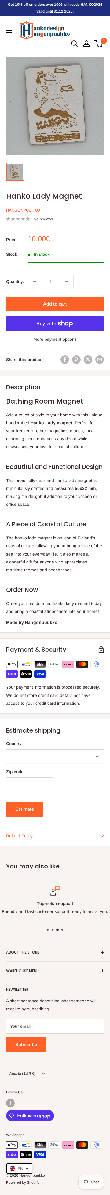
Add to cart (55, 303)
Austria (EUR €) (22, 1073)
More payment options (55, 339)
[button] (19, 1168)
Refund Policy (19, 835)
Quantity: (15, 281)
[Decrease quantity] (34, 281)
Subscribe (26, 1044)
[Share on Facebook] (65, 359)
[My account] (86, 43)
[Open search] (74, 43)
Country (14, 743)
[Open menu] (9, 30)
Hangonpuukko (23, 210)
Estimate (24, 809)
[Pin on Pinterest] (76, 359)
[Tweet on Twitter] (88, 359)
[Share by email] (99, 359)
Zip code (15, 771)
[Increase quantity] (67, 281)
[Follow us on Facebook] (10, 1103)
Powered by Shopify (22, 1182)
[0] (99, 43)
